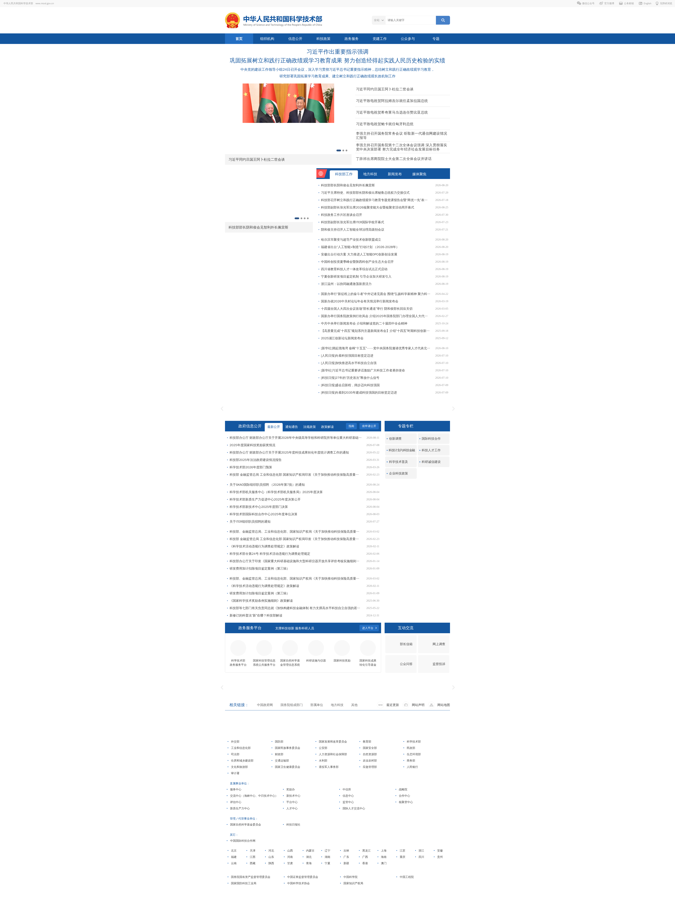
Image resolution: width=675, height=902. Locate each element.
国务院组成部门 (292, 705)
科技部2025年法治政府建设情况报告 (256, 460)
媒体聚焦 (419, 174)
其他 (354, 705)
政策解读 (327, 427)
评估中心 (235, 802)
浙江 (421, 850)
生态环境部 (413, 754)
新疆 (346, 863)
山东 (271, 857)
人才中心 (291, 808)
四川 (421, 857)
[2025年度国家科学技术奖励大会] (262, 408)
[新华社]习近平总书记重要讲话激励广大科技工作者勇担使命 (363, 370)
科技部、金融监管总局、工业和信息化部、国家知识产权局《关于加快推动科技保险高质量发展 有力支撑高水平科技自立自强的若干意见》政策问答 (296, 532)
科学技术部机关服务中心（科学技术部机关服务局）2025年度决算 (276, 492)
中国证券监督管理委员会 (302, 877)
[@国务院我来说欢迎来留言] (262, 695)
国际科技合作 (431, 439)
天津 (252, 850)
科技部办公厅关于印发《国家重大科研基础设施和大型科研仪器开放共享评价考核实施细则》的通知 (296, 561)
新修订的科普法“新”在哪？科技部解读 (256, 615)
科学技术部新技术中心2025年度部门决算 (259, 507)
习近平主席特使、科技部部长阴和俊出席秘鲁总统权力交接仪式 (365, 193)
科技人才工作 (431, 450)
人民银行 (412, 767)
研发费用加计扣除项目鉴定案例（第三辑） (260, 568)
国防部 (278, 741)
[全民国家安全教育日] (412, 695)
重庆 (402, 857)
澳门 (383, 863)
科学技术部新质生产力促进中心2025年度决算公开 (265, 499)
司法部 (234, 754)
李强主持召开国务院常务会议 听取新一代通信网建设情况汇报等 (401, 135)
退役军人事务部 (328, 767)
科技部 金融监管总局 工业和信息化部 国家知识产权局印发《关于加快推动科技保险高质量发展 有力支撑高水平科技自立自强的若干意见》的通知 (296, 475)
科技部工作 (344, 174)
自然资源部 (369, 754)
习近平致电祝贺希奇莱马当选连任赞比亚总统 (392, 112)
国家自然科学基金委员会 (245, 824)
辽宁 (327, 850)
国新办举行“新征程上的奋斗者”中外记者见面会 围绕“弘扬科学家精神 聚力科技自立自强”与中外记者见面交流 (376, 294)
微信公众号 (588, 3)
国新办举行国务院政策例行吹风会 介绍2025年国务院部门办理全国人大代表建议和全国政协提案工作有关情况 (376, 316)
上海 (383, 850)
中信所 (346, 789)
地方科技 (370, 174)
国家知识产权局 (353, 883)
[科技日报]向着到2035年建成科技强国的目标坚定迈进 (359, 392)
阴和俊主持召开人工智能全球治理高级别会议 (352, 230)
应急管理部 (369, 767)
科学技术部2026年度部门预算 (251, 467)
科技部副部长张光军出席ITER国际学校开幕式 (352, 222)
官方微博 (609, 3)
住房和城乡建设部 (241, 760)
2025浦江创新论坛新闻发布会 (342, 338)
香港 (364, 863)
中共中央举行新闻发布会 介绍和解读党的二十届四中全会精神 (364, 323)
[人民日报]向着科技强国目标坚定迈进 (347, 356)
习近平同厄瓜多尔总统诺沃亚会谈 (267, 159)
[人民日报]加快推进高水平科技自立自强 (349, 363)
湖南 (327, 857)
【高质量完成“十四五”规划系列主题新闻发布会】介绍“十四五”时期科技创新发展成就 (376, 331)
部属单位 (316, 705)
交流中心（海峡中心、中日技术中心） (253, 796)
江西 (252, 857)
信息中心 (348, 796)
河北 (271, 850)
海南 (383, 857)
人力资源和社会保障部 (332, 754)
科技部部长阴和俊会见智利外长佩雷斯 (348, 185)
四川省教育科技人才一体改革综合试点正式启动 (354, 269)
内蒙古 (309, 850)
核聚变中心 (405, 802)
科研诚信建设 (431, 462)
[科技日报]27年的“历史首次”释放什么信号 (350, 378)
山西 (289, 850)
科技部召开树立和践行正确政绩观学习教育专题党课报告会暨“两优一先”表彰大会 (376, 200)
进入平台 (367, 628)
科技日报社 (292, 824)
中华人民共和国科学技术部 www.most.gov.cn (29, 3)
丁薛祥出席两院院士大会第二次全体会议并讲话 (394, 159)
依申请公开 (369, 426)
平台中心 (291, 802)
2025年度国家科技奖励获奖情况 (252, 445)
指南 (351, 426)
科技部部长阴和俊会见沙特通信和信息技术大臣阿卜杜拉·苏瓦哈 (290, 227)
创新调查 (395, 439)
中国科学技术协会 (298, 883)
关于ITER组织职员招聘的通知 (250, 522)
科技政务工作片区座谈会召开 (341, 215)
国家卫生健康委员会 (287, 767)
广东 (346, 857)
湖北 (308, 857)
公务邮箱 (629, 3)
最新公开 (273, 427)
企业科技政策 (398, 473)
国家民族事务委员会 (287, 748)
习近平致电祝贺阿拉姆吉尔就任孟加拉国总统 (392, 101)
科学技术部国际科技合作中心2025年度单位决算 (263, 514)
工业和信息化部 (240, 748)
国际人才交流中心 (353, 808)
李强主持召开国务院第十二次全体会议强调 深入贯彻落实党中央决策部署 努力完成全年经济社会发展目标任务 (401, 147)
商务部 (410, 760)
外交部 (234, 741)
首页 (239, 39)
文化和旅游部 (239, 767)
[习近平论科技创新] (337, 408)
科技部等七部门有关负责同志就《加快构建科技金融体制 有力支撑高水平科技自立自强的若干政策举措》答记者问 (296, 608)
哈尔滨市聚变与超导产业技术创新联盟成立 (351, 240)
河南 (289, 857)
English (647, 3)
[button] (227, 119)
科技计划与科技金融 (402, 450)
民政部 (410, 748)
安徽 (439, 850)
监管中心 (348, 802)
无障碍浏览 (666, 3)
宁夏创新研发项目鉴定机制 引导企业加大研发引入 (356, 276)
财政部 (278, 754)
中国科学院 (350, 877)
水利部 (322, 760)
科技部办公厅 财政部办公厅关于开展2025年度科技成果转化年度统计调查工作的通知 (289, 452)
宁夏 (327, 863)
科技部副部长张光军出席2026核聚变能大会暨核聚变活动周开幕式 (367, 207)
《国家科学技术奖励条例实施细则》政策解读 (261, 601)
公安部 (322, 748)
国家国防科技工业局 (243, 883)
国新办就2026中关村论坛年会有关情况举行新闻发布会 (359, 301)
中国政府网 (265, 705)
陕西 (271, 863)
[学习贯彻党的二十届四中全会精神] (337, 695)
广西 (364, 857)
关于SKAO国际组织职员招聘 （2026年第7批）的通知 (267, 485)
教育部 (366, 741)
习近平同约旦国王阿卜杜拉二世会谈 (385, 89)
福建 (233, 857)
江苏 (402, 850)
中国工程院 (406, 877)
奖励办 (290, 789)
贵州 (439, 857)
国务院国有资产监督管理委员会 (250, 877)
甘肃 (289, 863)
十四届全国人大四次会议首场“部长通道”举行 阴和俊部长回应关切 (367, 309)
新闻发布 (395, 174)
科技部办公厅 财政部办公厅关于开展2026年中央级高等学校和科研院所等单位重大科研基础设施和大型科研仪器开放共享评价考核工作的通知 (296, 438)
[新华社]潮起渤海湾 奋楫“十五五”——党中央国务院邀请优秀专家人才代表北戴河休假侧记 (376, 348)
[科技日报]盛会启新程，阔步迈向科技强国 (350, 385)
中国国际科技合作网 (242, 841)
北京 (233, 850)
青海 (308, 863)
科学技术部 (413, 741)
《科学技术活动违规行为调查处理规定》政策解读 (264, 546)
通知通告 (291, 427)
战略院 (402, 789)
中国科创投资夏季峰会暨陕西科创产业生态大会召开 (357, 262)
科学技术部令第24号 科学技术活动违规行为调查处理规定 (270, 554)
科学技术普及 (398, 462)
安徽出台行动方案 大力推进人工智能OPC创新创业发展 (359, 254)
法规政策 (309, 427)
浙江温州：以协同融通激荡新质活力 (346, 284)
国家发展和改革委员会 (332, 741)
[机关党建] (412, 408)
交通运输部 (281, 760)
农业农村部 (369, 760)
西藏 (252, 863)
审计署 (234, 773)
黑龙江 (366, 850)
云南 (233, 863)
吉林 (346, 850)
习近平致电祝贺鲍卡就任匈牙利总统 (385, 124)
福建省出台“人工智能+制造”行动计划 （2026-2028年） (360, 247)
